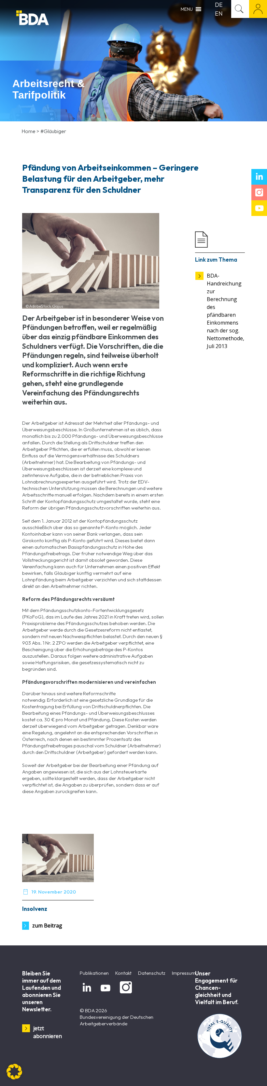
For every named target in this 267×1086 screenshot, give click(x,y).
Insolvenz (34, 908)
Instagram (125, 993)
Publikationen (94, 973)
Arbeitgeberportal (258, 9)
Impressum (184, 973)
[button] (14, 1071)
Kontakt (123, 973)
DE (219, 4)
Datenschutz (151, 973)
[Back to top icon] (236, 1072)
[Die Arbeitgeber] (48, 19)
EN (219, 13)
